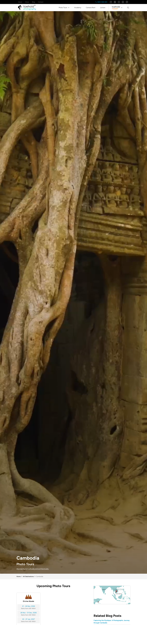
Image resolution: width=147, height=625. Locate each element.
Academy (77, 7)
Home (18, 576)
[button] (64, 7)
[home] (26, 7)
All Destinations (28, 576)
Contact (40, 2)
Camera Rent (90, 7)
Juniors (102, 7)
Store (27, 2)
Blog (33, 2)
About (20, 2)
